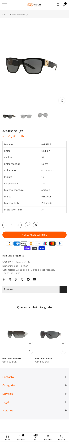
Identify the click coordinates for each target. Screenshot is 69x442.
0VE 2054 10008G (11, 358)
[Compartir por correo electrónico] (34, 279)
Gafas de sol (23, 269)
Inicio (5, 14)
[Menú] (9, 5)
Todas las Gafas (11, 273)
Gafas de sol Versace (42, 269)
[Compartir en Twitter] (10, 279)
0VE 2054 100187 (44, 358)
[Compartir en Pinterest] (16, 279)
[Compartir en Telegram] (28, 279)
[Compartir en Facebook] (3, 279)
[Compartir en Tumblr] (22, 279)
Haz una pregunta (13, 255)
